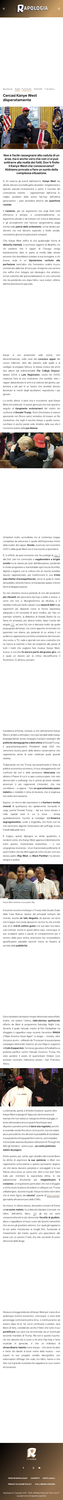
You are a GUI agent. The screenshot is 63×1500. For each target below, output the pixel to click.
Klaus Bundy (7, 89)
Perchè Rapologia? (17, 1478)
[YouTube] (39, 1468)
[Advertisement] (31, 55)
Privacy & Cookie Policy (20, 1484)
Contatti (35, 1478)
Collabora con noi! (45, 1484)
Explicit (17, 89)
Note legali (49, 1478)
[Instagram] (33, 1468)
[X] (28, 1467)
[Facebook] (23, 1468)
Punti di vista (26, 89)
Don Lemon (53, 1195)
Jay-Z (57, 555)
